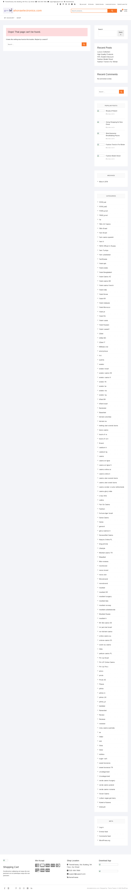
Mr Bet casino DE (105, 623)
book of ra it (103, 439)
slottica (101, 754)
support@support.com (56, 1)
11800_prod (103, 215)
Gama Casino (104, 518)
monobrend (103, 583)
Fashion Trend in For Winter (107, 62)
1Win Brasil (103, 228)
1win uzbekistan (105, 255)
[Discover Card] (37, 870)
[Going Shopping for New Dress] (100, 122)
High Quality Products (105, 54)
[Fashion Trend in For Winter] (100, 145)
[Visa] (47, 865)
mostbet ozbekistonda (107, 610)
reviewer (102, 724)
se (100, 732)
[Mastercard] (42, 865)
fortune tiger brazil (106, 513)
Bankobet (102, 408)
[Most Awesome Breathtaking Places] (100, 133)
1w (100, 220)
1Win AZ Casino (105, 224)
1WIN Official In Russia (107, 246)
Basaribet (102, 412)
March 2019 (103, 182)
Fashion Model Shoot (105, 59)
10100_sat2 (103, 207)
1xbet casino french (106, 285)
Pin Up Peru (103, 667)
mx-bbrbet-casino (105, 632)
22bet (101, 334)
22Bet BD (102, 338)
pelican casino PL (105, 653)
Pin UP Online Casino (107, 662)
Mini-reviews (103, 561)
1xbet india (103, 290)
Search (112, 11)
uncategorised (104, 772)
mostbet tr (103, 618)
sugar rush (103, 759)
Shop (19, 18)
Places (101, 684)
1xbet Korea (103, 294)
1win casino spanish (106, 237)
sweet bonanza (104, 763)
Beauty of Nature (111, 111)
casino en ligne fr (105, 465)
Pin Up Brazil (104, 658)
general (102, 526)
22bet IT (102, 342)
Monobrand (103, 579)
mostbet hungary (105, 596)
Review (101, 715)
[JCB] (47, 870)
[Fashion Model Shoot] (100, 156)
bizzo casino (103, 430)
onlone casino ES (105, 640)
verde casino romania (107, 789)
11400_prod (103, 211)
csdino (101, 500)
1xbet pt (102, 312)
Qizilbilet (102, 706)
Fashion (102, 509)
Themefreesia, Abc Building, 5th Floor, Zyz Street (20, 1)
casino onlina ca (105, 469)
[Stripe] (42, 870)
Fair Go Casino (104, 504)
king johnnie (103, 544)
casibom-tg (103, 452)
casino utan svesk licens (108, 483)
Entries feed (103, 832)
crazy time (103, 496)
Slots (101, 745)
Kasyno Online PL (105, 540)
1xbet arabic (103, 268)
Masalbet (102, 557)
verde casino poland (106, 785)
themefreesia (70, 1)
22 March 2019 (110, 114)
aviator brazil (104, 369)
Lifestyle (102, 548)
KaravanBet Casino (106, 535)
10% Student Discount (105, 57)
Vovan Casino (104, 794)
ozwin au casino (105, 645)
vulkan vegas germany (107, 798)
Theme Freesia (112, 888)
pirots (101, 675)
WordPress (125, 888)
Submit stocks (100, 4)
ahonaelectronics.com (27, 10)
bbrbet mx (103, 421)
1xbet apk (102, 263)
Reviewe (102, 719)
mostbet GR (103, 592)
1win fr (101, 241)
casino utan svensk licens (108, 478)
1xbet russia (103, 320)
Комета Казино (105, 802)
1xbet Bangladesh (105, 272)
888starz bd (103, 347)
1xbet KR (102, 298)
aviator (101, 364)
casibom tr (103, 447)
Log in (101, 827)
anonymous (103, 351)
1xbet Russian (104, 325)
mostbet (102, 588)
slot (100, 741)
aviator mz (103, 391)
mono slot (102, 575)
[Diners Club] (58, 865)
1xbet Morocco (104, 307)
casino (101, 456)
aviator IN (102, 382)
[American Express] (37, 865)
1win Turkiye (103, 250)
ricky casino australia (107, 728)
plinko (101, 688)
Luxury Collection (103, 52)
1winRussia (103, 259)
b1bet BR (102, 399)
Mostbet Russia (104, 614)
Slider (101, 737)
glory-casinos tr (105, 531)
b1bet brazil (103, 404)
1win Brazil (103, 233)
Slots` (101, 750)
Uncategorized (104, 776)
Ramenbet (103, 710)
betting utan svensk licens (108, 426)
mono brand (103, 570)
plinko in (102, 693)
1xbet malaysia (104, 303)
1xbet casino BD (105, 281)
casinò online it (104, 474)
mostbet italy (103, 601)
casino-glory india (105, 491)
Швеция (102, 807)
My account (83, 4)
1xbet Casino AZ (105, 277)
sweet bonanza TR (106, 767)
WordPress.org (104, 840)
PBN (101, 649)
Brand (101, 443)
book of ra (103, 434)
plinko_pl (102, 702)
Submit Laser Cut (122, 4)
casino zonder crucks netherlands (111, 487)
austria (101, 360)
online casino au (105, 636)
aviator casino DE (105, 373)
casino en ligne (104, 461)
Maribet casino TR (105, 553)
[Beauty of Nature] (100, 111)
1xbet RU (102, 316)
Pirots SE (102, 680)
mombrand (103, 566)
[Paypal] (53, 865)
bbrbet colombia (105, 417)
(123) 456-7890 (42, 1)
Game (101, 522)
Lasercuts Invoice (111, 4)
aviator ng (102, 395)
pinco (101, 671)
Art (100, 355)
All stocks (91, 4)
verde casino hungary (107, 780)
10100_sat (102, 202)
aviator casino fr (105, 377)
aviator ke (102, 386)
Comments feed (105, 836)
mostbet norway (105, 605)
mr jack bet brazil (105, 627)
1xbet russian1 (104, 329)
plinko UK (102, 697)
